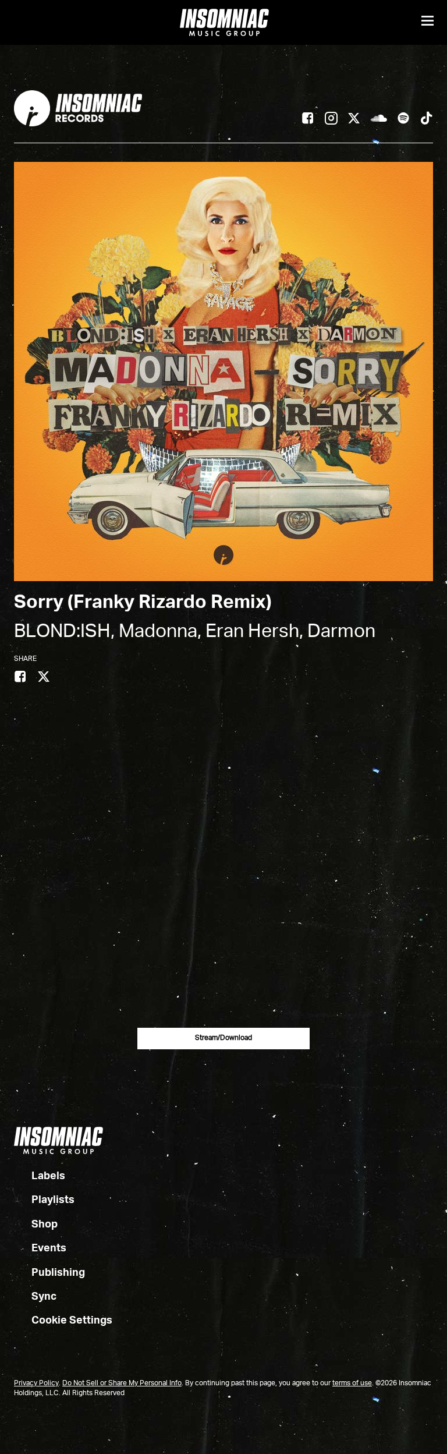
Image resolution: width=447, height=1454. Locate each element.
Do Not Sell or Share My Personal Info (122, 1383)
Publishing (58, 1273)
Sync (43, 1297)
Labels (48, 1176)
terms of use (352, 1383)
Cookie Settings (71, 1320)
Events (48, 1248)
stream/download (223, 1038)
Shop (44, 1224)
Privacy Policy (36, 1383)
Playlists (52, 1200)
